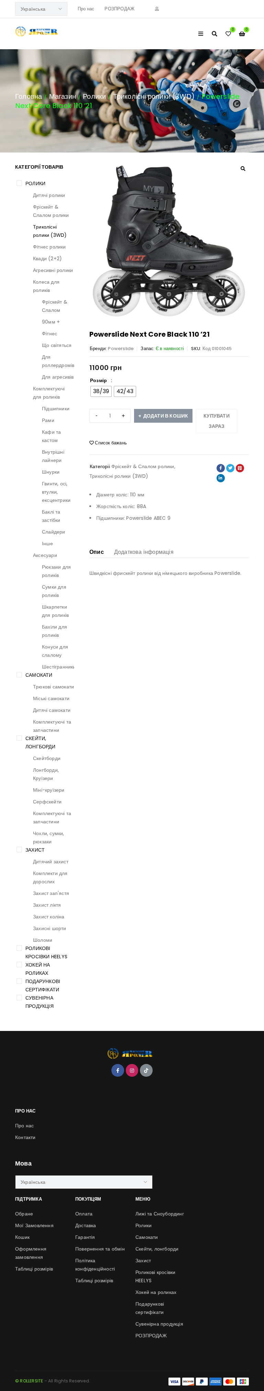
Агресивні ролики (53, 270)
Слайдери (53, 531)
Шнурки (50, 471)
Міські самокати (51, 698)
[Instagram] (132, 1070)
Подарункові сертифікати (42, 985)
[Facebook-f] (117, 1070)
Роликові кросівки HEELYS (46, 952)
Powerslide (121, 348)
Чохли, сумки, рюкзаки (48, 837)
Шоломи (42, 940)
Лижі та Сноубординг (159, 1213)
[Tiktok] (146, 1070)
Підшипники (55, 408)
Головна (28, 96)
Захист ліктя (47, 905)
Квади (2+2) (47, 258)
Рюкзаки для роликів (56, 571)
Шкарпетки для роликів (55, 611)
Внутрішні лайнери (53, 456)
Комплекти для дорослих (50, 877)
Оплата (83, 1213)
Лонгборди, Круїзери (46, 774)
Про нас (86, 9)
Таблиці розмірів (34, 1268)
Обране (24, 1213)
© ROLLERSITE (29, 1381)
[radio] (101, 391)
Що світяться (57, 345)
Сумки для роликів (54, 591)
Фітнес (49, 333)
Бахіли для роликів (54, 631)
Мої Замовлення (34, 1225)
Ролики (94, 96)
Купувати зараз (217, 421)
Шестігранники (59, 666)
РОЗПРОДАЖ (119, 9)
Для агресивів (58, 376)
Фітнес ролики (49, 246)
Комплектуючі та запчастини (52, 726)
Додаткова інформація (144, 552)
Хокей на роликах (37, 969)
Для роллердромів (58, 361)
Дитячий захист (50, 861)
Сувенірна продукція (39, 1002)
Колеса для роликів (46, 286)
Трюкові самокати (53, 686)
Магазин (62, 96)
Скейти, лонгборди (40, 742)
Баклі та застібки (51, 516)
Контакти (25, 1137)
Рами (48, 420)
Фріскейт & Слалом (54, 306)
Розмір (98, 380)
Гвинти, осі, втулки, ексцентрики (56, 492)
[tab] (96, 552)
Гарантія (85, 1237)
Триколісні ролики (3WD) (154, 96)
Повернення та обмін (100, 1248)
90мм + (51, 321)
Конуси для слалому (55, 650)
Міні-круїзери (49, 790)
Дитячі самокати (51, 710)
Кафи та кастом (51, 436)
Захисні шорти (49, 928)
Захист (35, 849)
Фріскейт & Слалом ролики (51, 211)
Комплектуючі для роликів (49, 392)
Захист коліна (49, 916)
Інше (47, 543)
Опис (96, 552)
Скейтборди (46, 758)
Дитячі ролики (49, 195)
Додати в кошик (165, 415)
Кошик (22, 1237)
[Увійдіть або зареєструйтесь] (157, 9)
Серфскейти (47, 801)
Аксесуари (45, 555)
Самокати (39, 675)
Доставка (85, 1225)
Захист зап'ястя (51, 893)
